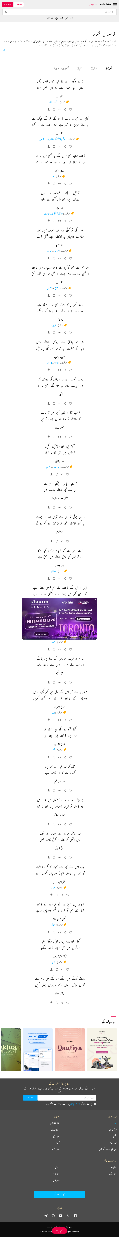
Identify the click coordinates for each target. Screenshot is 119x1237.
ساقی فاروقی (59, 849)
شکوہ (53, 749)
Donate (19, 4)
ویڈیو (56, 18)
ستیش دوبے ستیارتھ (59, 499)
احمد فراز (59, 208)
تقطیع (115, 1136)
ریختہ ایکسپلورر (55, 1149)
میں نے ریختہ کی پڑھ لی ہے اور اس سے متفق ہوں (69, 1103)
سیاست (57, 467)
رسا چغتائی (59, 461)
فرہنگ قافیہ (113, 1130)
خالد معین (59, 245)
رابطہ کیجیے (56, 1136)
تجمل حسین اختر (59, 919)
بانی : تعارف (55, 1130)
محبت (53, 642)
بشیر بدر (59, 96)
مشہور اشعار (53, 102)
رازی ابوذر (59, 994)
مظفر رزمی (59, 428)
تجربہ (53, 962)
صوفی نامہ (113, 1167)
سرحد (57, 251)
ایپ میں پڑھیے (59, 1230)
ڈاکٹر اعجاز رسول (59, 882)
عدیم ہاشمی (59, 171)
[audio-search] (5, 11)
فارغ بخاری (59, 744)
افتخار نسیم (60, 674)
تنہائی (53, 924)
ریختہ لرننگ (113, 1174)
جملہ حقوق (49, 1227)
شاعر (71, 18)
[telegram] (46, 1215)
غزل (94, 68)
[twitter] (67, 1215)
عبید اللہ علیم (59, 782)
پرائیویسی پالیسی (75, 1103)
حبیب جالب (59, 357)
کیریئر (58, 1143)
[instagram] (53, 1215)
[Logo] (105, 4)
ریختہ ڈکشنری (55, 1174)
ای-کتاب (49, 18)
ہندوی (57, 1167)
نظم (79, 68)
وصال (53, 571)
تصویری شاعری (61, 68)
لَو (53, 176)
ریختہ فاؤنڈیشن (55, 1123)
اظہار (53, 887)
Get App (7, 4)
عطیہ (115, 1123)
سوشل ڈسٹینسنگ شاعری (56, 139)
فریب (53, 325)
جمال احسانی (59, 815)
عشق (56, 288)
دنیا (56, 362)
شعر (109, 68)
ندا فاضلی (59, 320)
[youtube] (60, 1215)
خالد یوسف (59, 566)
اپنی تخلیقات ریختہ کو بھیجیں (108, 1149)
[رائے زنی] (54, 110)
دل (53, 712)
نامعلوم (59, 532)
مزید (4, 49)
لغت (61, 18)
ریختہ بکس (56, 1180)
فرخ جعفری (59, 707)
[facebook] (75, 1215)
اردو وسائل (113, 1143)
